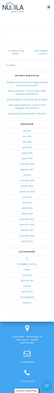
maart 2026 (27, 152)
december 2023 (27, 219)
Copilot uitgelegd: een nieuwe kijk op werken (27, 99)
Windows (27, 302)
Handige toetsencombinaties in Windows (27, 113)
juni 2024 (27, 197)
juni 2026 (27, 136)
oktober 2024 (27, 186)
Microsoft (27, 275)
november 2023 (27, 224)
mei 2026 (27, 141)
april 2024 (27, 202)
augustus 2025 (27, 169)
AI (27, 258)
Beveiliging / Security (27, 264)
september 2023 (27, 235)
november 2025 (27, 164)
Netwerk (27, 286)
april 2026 (27, 147)
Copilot (27, 269)
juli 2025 (27, 175)
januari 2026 (27, 158)
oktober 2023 (27, 230)
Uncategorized (27, 297)
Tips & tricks (27, 291)
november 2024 (27, 180)
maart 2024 (27, 208)
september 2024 (27, 191)
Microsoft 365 (27, 280)
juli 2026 (27, 130)
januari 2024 (27, 213)
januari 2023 (27, 241)
